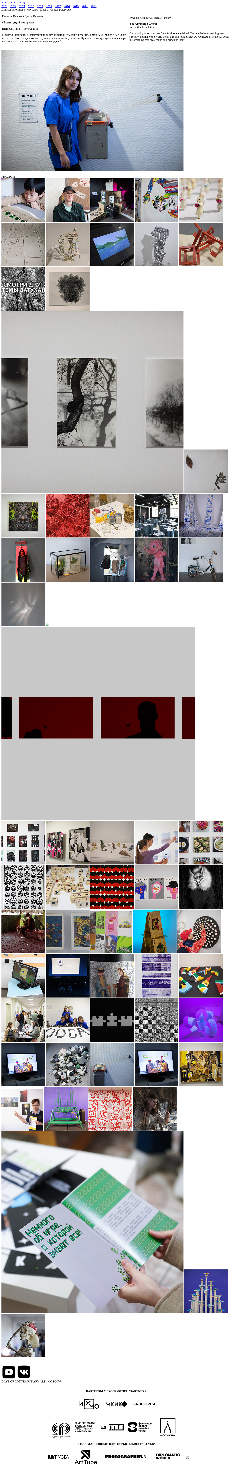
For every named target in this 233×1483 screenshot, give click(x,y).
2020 (31, 6)
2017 (58, 6)
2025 (13, 3)
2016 (67, 6)
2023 (4, 6)
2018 (49, 6)
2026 (4, 3)
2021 (22, 6)
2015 (76, 6)
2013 (93, 6)
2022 (13, 6)
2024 (22, 3)
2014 (85, 6)
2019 (40, 6)
